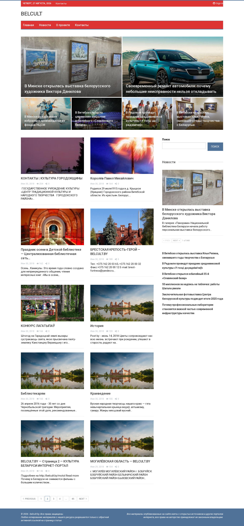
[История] (121, 303)
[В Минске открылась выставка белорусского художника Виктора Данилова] (71, 66)
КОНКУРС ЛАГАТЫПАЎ (38, 326)
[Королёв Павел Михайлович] (121, 155)
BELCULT (31, 14)
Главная (28, 25)
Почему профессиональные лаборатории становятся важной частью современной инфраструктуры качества (187, 309)
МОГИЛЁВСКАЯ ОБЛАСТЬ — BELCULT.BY (120, 461)
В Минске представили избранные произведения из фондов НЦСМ (44, 121)
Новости (45, 25)
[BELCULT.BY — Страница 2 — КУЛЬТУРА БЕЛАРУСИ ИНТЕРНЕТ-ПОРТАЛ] (52, 438)
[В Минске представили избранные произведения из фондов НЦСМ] (46, 113)
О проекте (63, 25)
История (96, 326)
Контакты (61, 3)
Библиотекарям (33, 393)
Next (82, 499)
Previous (30, 499)
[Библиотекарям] (52, 370)
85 (73, 499)
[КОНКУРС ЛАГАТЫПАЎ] (52, 303)
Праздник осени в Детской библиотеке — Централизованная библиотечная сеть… (51, 254)
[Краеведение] (121, 370)
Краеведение (100, 393)
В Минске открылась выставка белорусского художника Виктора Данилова (188, 214)
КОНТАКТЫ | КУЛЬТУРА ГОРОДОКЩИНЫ (51, 178)
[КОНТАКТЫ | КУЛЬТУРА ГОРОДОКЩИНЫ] (52, 155)
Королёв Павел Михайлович (111, 178)
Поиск (166, 139)
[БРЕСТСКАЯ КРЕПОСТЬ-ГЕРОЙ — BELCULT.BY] (121, 227)
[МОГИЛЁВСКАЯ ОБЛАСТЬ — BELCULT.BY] (121, 438)
